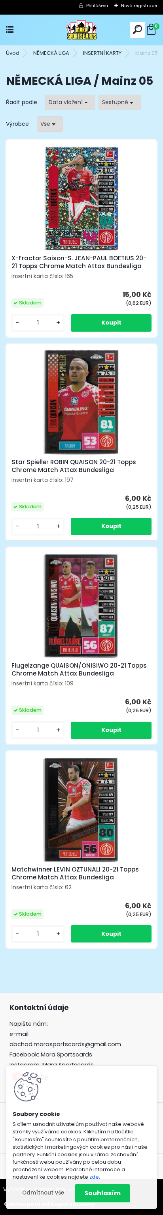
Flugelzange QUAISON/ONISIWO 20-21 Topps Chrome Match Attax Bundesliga (79, 669)
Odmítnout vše (43, 1192)
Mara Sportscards (66, 1054)
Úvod (12, 53)
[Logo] (81, 30)
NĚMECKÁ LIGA (51, 53)
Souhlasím (102, 1193)
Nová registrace (139, 5)
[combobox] (70, 102)
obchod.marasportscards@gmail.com (65, 1044)
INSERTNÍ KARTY (102, 53)
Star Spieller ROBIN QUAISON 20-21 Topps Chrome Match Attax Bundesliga (73, 466)
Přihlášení (97, 5)
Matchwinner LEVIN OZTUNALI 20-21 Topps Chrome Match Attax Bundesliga (75, 873)
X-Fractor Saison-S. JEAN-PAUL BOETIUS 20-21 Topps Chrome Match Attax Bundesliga (78, 262)
